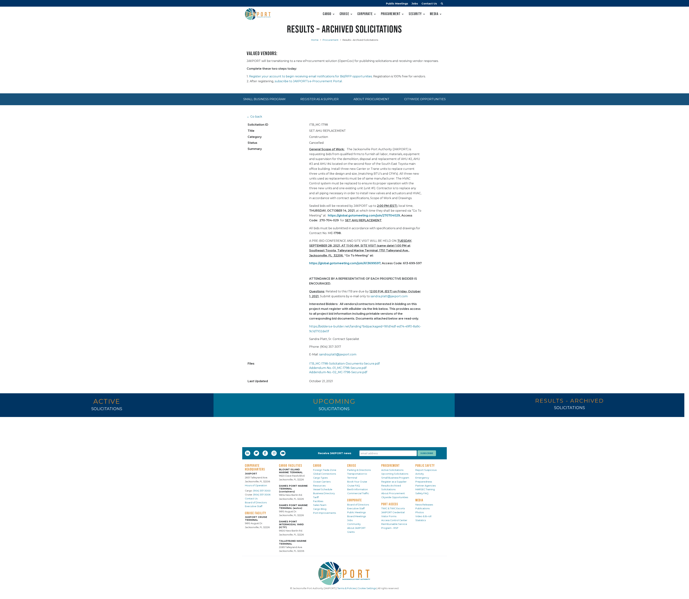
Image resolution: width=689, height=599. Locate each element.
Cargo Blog (319, 509)
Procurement (391, 14)
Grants (351, 532)
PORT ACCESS (389, 504)
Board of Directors (256, 502)
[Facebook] (265, 453)
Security (415, 14)
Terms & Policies (346, 588)
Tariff (316, 497)
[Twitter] (257, 453)
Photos (419, 512)
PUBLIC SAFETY (425, 465)
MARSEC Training (425, 489)
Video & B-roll (423, 516)
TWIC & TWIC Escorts (393, 508)
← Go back (254, 116)
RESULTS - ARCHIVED (569, 400)
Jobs (415, 3)
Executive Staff (253, 506)
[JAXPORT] (344, 573)
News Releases (424, 504)
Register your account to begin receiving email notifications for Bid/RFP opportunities (310, 76)
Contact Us (429, 3)
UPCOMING (334, 401)
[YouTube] (283, 453)
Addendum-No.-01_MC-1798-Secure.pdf (338, 368)
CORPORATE (354, 500)
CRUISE (351, 465)
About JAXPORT (356, 528)
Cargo (327, 14)
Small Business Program (264, 99)
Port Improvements (324, 513)
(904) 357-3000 (262, 490)
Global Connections (324, 473)
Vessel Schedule (322, 489)
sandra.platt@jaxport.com (389, 296)
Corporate (365, 14)
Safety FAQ (421, 493)
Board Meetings (356, 516)
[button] (442, 4)
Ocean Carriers (322, 481)
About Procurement (371, 99)
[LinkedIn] (248, 453)
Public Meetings (397, 3)
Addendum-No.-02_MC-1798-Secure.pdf (338, 372)
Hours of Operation (256, 485)
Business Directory (324, 493)
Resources (319, 485)
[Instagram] (274, 453)
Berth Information (357, 489)
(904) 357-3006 (261, 494)
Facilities (318, 501)
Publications (422, 508)
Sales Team (319, 505)
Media (434, 14)
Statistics (420, 520)
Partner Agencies (425, 485)
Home (314, 40)
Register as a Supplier (319, 99)
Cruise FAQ (353, 485)
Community (354, 524)
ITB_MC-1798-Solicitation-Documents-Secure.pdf (344, 363)
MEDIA (419, 500)
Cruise (344, 14)
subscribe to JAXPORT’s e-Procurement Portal (308, 81)
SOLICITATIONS (106, 408)
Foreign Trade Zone (324, 470)
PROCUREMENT (390, 465)
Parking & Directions (359, 470)
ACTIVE (106, 401)
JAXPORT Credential (393, 512)
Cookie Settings (367, 588)
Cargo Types (320, 477)
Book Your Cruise (357, 481)
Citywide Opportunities (425, 99)
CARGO (317, 465)
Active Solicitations (392, 470)
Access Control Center (394, 520)
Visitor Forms (388, 516)
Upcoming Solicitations (394, 473)
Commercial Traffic (358, 493)
